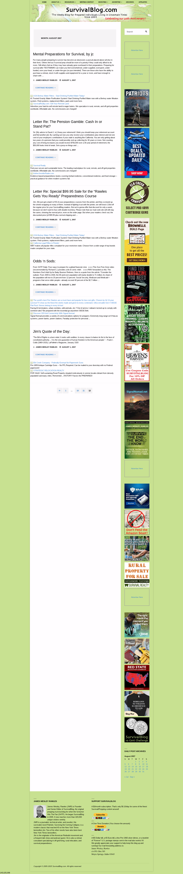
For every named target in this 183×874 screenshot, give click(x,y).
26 (126, 772)
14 (133, 767)
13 (129, 767)
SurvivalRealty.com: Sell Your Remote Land (50, 104)
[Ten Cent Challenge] (136, 729)
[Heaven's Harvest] (137, 362)
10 (78, 391)
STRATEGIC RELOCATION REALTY (47, 370)
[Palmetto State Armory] (137, 153)
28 (133, 772)
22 (136, 769)
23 (140, 769)
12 (126, 767)
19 (126, 769)
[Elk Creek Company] (137, 198)
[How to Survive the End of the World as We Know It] (137, 440)
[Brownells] (137, 241)
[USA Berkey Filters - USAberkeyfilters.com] (136, 548)
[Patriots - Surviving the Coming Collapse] (137, 108)
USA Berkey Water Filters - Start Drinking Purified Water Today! (58, 96)
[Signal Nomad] (137, 401)
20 (129, 769)
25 (147, 769)
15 (136, 767)
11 (84, 391)
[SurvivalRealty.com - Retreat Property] (136, 574)
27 (129, 772)
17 (143, 767)
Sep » (132, 777)
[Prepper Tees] (136, 703)
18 (147, 767)
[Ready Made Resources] (137, 323)
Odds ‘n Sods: (44, 261)
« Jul (126, 777)
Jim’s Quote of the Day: (51, 331)
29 (136, 772)
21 (133, 769)
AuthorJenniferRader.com (42, 173)
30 (140, 772)
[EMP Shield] (136, 496)
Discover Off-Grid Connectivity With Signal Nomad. (53, 313)
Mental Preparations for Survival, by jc (63, 54)
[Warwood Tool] (136, 651)
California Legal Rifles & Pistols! (45, 243)
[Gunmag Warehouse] (137, 285)
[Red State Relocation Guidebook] (136, 677)
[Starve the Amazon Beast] (136, 522)
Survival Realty (38, 165)
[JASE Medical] (136, 624)
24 (143, 769)
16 (140, 767)
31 (143, 772)
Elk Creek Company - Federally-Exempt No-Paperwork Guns (57, 363)
